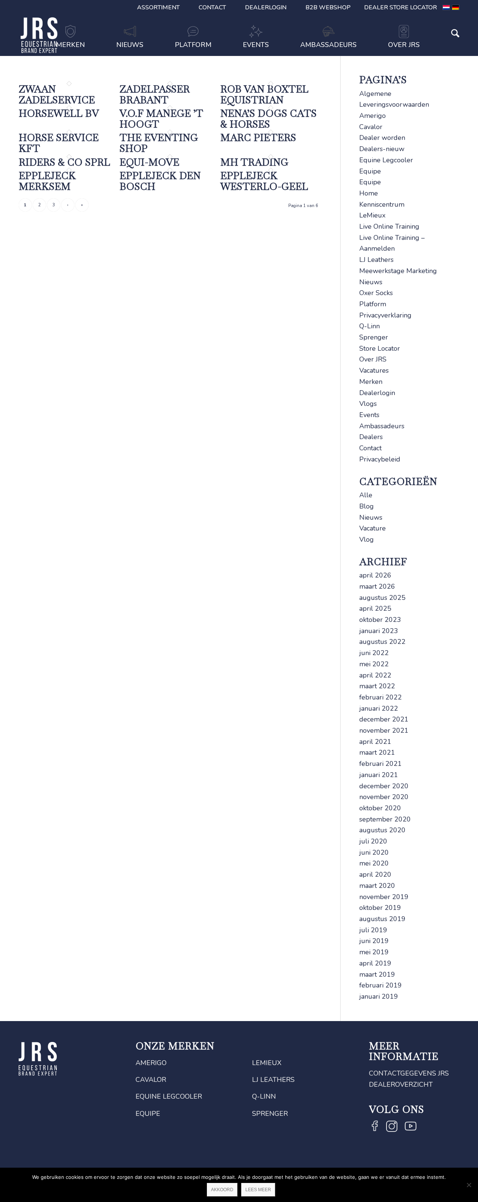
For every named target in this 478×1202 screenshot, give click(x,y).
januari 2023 (378, 630)
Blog (366, 506)
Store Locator (379, 348)
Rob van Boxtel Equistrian (264, 94)
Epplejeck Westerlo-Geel (264, 181)
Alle (365, 495)
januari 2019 (378, 996)
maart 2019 (377, 974)
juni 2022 (374, 652)
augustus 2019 (382, 918)
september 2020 (385, 819)
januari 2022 (378, 708)
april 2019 (375, 963)
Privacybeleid (379, 459)
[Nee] (468, 1185)
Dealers (371, 436)
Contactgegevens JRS (409, 1073)
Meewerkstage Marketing (398, 270)
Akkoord (222, 1189)
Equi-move (149, 162)
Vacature (372, 528)
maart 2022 (377, 686)
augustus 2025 (382, 597)
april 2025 (375, 608)
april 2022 (375, 675)
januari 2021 (378, 774)
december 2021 (384, 719)
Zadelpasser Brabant (155, 94)
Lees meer (258, 1189)
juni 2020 (374, 852)
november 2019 (384, 896)
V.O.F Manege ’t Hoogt (161, 119)
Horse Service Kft (59, 143)
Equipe (370, 171)
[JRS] (39, 35)
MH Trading (254, 162)
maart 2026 (377, 586)
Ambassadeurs (381, 426)
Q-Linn (369, 326)
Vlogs (368, 403)
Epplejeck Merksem (47, 181)
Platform (372, 304)
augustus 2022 (382, 641)
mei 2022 (374, 664)
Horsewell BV (59, 113)
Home (368, 193)
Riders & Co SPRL (64, 162)
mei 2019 (374, 952)
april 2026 (375, 575)
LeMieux (372, 215)
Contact (212, 7)
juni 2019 (374, 940)
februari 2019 (380, 985)
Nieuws (370, 282)
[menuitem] (158, 7)
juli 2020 (373, 841)
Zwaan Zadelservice (57, 94)
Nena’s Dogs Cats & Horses (268, 119)
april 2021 (375, 741)
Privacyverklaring (385, 315)
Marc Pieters (258, 137)
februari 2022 (380, 697)
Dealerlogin (265, 7)
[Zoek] (447, 45)
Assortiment (158, 7)
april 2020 (375, 874)
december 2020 (384, 786)
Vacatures (374, 370)
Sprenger (373, 337)
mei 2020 (374, 863)
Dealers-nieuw (381, 148)
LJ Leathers (376, 259)
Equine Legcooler (386, 160)
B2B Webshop (328, 7)
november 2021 (384, 730)
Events (369, 414)
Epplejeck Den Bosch (160, 181)
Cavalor (370, 126)
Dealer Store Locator (400, 7)
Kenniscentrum (381, 204)
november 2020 (384, 796)
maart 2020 (377, 885)
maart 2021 (377, 752)
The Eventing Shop (159, 143)
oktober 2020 (380, 808)
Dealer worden (382, 137)
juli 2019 (373, 930)
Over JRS (373, 359)
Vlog (366, 539)
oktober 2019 (380, 907)
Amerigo (372, 115)
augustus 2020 (382, 830)
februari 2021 (380, 763)
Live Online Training (389, 226)
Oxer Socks (376, 292)
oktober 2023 (380, 619)
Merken (370, 381)
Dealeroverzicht (401, 1084)
